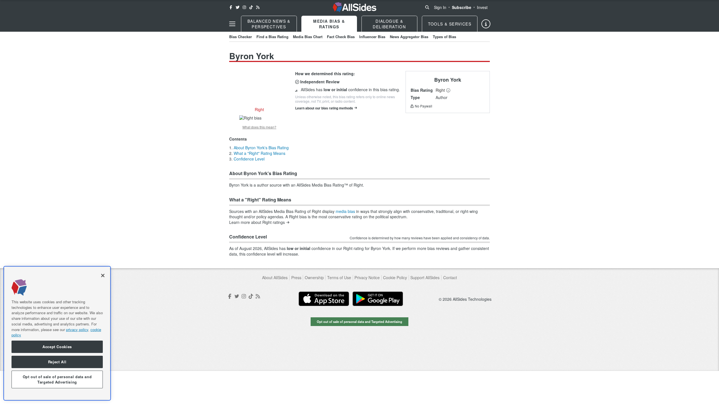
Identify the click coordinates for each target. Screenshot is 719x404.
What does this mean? (259, 127)
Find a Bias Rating (272, 36)
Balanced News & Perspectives (268, 23)
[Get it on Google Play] (377, 298)
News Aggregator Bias (409, 36)
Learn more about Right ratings (257, 222)
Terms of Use (339, 277)
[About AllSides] (486, 24)
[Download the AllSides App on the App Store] (324, 298)
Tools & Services (449, 24)
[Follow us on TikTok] (251, 7)
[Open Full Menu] (232, 23)
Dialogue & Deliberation (389, 23)
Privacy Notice (367, 277)
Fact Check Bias (341, 36)
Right (440, 90)
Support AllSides (425, 277)
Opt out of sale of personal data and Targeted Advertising (359, 321)
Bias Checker (240, 36)
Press (296, 277)
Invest (482, 7)
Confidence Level (249, 159)
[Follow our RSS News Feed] (257, 7)
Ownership (314, 277)
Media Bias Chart (307, 36)
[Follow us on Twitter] (237, 7)
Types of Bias (444, 36)
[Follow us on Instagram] (244, 7)
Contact (450, 277)
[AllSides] (355, 7)
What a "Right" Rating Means (259, 153)
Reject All (57, 361)
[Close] (103, 275)
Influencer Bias (372, 36)
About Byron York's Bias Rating (261, 147)
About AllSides (275, 277)
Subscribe (461, 7)
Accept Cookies (57, 346)
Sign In (440, 7)
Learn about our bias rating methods (324, 108)
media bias (345, 211)
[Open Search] (427, 7)
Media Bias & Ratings (329, 23)
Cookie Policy (395, 277)
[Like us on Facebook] (230, 7)
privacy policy (77, 329)
